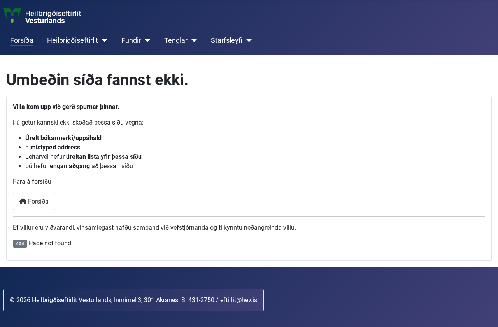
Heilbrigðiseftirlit (72, 40)
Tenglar (176, 40)
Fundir (131, 40)
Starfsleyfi (226, 40)
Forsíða (21, 40)
